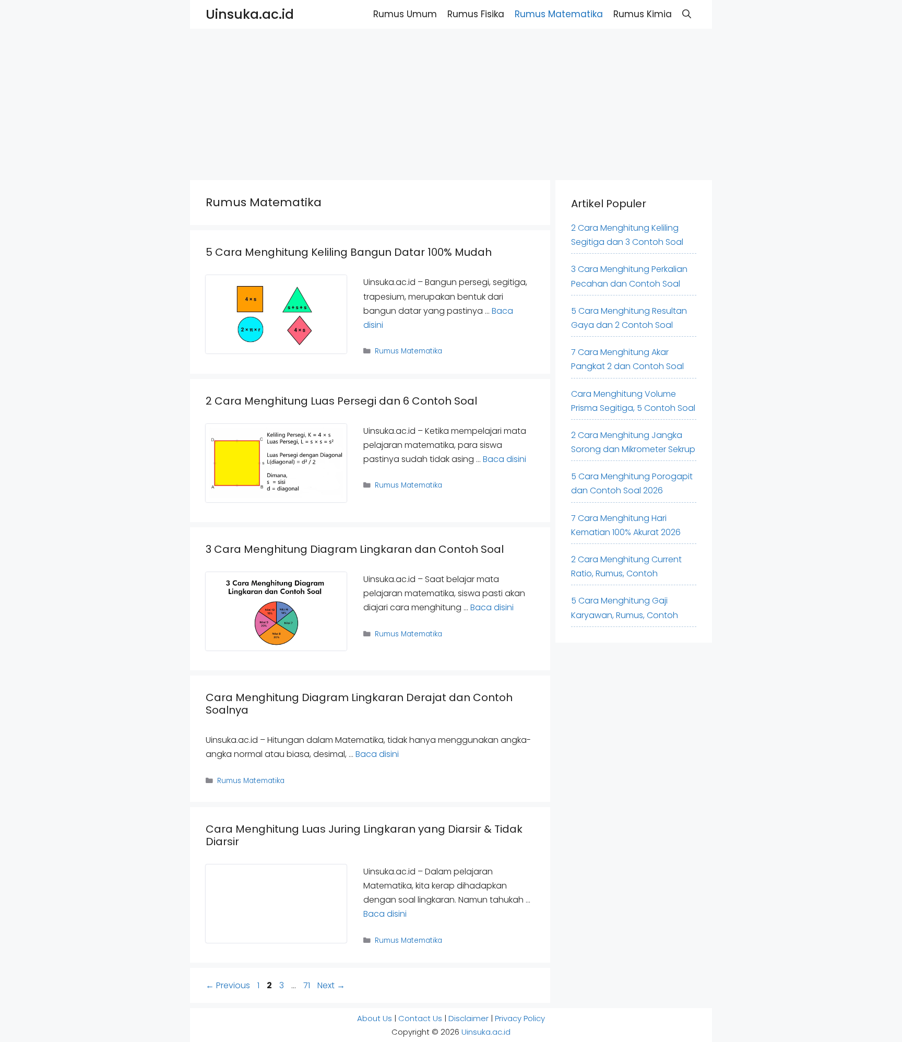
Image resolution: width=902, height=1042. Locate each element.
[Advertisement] (313, 102)
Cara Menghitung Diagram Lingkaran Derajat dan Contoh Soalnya (359, 703)
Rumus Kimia (642, 14)
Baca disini (504, 459)
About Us (374, 1018)
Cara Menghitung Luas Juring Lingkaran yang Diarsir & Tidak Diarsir (364, 835)
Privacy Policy (520, 1018)
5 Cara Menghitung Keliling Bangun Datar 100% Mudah (349, 252)
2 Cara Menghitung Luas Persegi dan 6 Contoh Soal (341, 401)
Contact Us (420, 1018)
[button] (686, 14)
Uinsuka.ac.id (250, 14)
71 (308, 985)
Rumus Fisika (475, 14)
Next (331, 985)
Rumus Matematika (559, 14)
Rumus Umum (405, 14)
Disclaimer (468, 1018)
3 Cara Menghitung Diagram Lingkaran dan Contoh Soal (355, 549)
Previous (228, 985)
